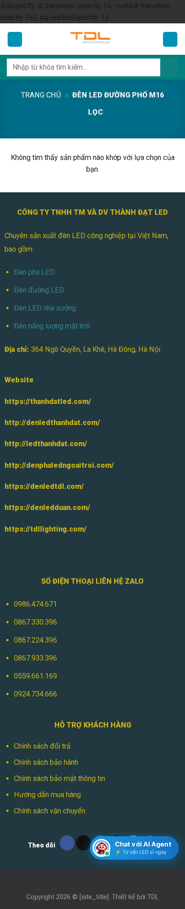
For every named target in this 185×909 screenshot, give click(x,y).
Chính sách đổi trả (42, 746)
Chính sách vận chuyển (49, 811)
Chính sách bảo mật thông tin (59, 778)
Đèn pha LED (34, 272)
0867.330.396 (35, 622)
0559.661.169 (35, 676)
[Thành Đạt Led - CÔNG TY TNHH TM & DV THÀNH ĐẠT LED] (92, 39)
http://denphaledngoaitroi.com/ (59, 465)
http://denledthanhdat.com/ (52, 422)
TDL (153, 897)
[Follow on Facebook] (67, 843)
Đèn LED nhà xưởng (45, 308)
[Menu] (15, 39)
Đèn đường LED (39, 290)
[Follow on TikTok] (83, 843)
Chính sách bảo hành (46, 762)
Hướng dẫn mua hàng (47, 794)
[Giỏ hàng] (170, 39)
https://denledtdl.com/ (44, 486)
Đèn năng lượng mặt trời (52, 326)
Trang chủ (41, 95)
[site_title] (94, 897)
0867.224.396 (35, 640)
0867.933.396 (35, 658)
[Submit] (169, 67)
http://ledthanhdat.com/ (45, 443)
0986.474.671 (35, 604)
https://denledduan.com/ (47, 507)
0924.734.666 (35, 694)
